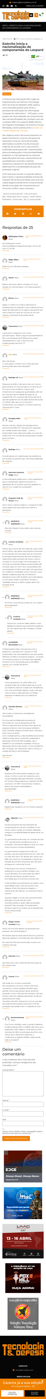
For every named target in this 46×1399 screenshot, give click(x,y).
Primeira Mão (17, 199)
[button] (31, 15)
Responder (5, 250)
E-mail (6, 1110)
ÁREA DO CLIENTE (35, 6)
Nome (5, 1100)
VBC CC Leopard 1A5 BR (32, 199)
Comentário (8, 1070)
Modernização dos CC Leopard (17, 196)
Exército (7, 94)
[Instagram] (3, 6)
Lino (10, 354)
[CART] (36, 15)
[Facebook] (7, 6)
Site (4, 1120)
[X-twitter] (16, 6)
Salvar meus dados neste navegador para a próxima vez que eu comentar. (22, 1132)
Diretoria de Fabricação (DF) (13, 194)
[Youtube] (12, 6)
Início (5, 25)
